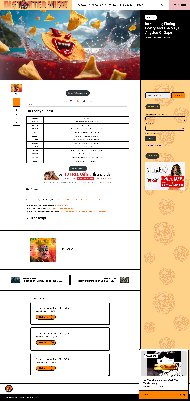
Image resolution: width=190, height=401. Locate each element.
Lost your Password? (153, 145)
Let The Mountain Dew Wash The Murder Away (160, 382)
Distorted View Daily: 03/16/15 (52, 359)
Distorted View (32, 397)
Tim (16, 94)
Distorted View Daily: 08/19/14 (52, 333)
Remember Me (153, 133)
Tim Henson (66, 249)
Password (149, 124)
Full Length (151, 356)
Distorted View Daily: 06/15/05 (52, 308)
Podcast (151, 17)
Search (178, 95)
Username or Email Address (156, 114)
